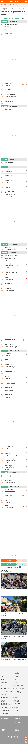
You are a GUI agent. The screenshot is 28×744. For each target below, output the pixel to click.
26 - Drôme (3, 712)
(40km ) (19, 18)
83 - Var (16, 710)
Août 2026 (16, 700)
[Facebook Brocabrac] (12, 738)
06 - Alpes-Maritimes (5, 710)
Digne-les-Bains (4, 682)
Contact (16, 732)
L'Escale (5, 9)
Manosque (16, 683)
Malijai (2, 673)
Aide (16, 729)
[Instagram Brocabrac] (16, 738)
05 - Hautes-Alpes (4, 713)
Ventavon (16, 682)
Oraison (2, 683)
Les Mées (3, 676)
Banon (15, 679)
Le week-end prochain (5, 704)
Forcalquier (16, 672)
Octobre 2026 (17, 703)
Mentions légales (4, 721)
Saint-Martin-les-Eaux (19, 681)
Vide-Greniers (3, 694)
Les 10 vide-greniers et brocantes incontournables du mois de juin (13, 637)
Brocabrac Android (19, 721)
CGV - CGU (3, 722)
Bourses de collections (19, 692)
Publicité (2, 730)
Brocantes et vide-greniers (6, 691)
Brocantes (3, 692)
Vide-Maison (17, 691)
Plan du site (3, 723)
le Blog (2, 732)
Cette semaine (4, 703)
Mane (15, 675)
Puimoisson (16, 673)
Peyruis (2, 679)
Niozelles (2, 685)
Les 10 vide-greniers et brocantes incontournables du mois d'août (13, 592)
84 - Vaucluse (17, 712)
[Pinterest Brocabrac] (19, 738)
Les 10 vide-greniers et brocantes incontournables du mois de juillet (13, 614)
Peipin (2, 678)
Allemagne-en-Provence (19, 685)
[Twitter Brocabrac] (9, 738)
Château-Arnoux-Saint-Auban (7, 672)
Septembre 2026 (17, 701)
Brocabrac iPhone (18, 722)
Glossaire (17, 730)
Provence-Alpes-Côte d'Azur (7, 8)
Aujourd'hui (3, 700)
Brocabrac (3, 729)
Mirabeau (3, 675)
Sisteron (2, 681)
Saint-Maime (17, 676)
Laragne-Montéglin (18, 678)
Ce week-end (3, 701)
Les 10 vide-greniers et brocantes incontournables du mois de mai (13, 660)
